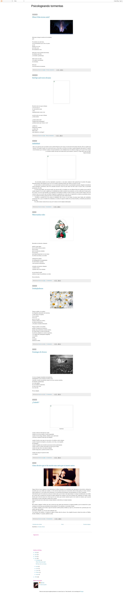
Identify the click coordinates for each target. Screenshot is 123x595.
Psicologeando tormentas (47, 6)
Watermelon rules (38, 215)
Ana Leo (42, 582)
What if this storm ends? (41, 17)
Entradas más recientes (37, 524)
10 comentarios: (49, 518)
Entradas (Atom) (41, 526)
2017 (36, 554)
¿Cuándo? (35, 402)
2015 (36, 558)
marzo (37, 570)
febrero (37, 572)
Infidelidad (36, 143)
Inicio (62, 524)
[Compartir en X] (59, 70)
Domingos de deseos (39, 352)
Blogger (81, 591)
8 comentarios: (49, 206)
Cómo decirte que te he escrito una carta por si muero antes (53, 465)
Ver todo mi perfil (42, 584)
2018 (36, 552)
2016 (36, 556)
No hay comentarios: (50, 69)
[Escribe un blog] (58, 70)
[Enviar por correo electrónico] (57, 70)
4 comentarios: (49, 394)
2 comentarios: (49, 280)
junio (37, 568)
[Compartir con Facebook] (61, 70)
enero (37, 574)
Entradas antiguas (86, 524)
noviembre (38, 560)
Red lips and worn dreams (41, 78)
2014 (36, 576)
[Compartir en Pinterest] (62, 70)
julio (37, 566)
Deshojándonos (37, 288)
